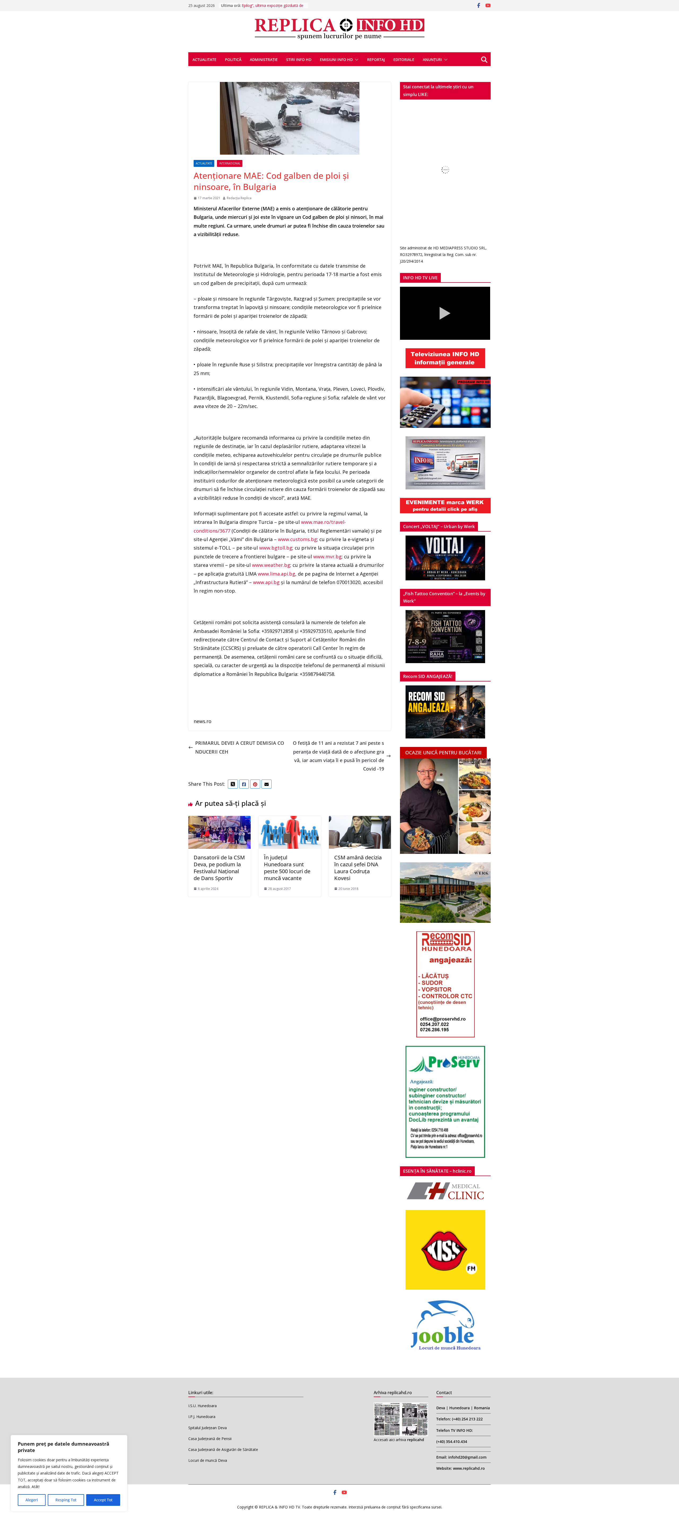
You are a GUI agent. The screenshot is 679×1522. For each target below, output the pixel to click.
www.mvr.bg (327, 556)
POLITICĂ (233, 59)
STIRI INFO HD (298, 59)
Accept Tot (103, 1499)
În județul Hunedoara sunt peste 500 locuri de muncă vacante (287, 868)
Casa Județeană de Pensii (210, 1438)
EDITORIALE (403, 59)
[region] (69, 1473)
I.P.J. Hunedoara (201, 1416)
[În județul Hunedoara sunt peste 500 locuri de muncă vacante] (290, 820)
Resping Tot (65, 1499)
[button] (356, 59)
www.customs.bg (297, 539)
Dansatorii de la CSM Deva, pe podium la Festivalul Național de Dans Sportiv (219, 868)
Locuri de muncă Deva (207, 1460)
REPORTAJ (376, 59)
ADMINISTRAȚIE (264, 59)
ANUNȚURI (432, 59)
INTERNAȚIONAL (229, 163)
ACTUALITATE (204, 59)
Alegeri (31, 1499)
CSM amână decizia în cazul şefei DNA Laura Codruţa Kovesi (358, 868)
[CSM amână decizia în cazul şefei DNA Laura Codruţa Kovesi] (360, 820)
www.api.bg (266, 582)
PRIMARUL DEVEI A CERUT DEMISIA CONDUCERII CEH (239, 747)
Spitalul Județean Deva (207, 1427)
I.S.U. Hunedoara (202, 1405)
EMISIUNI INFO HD (336, 59)
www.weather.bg (271, 565)
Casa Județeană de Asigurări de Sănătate (223, 1449)
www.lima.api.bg (276, 574)
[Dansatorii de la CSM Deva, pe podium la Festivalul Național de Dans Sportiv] (219, 820)
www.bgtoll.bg (275, 548)
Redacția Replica (239, 198)
